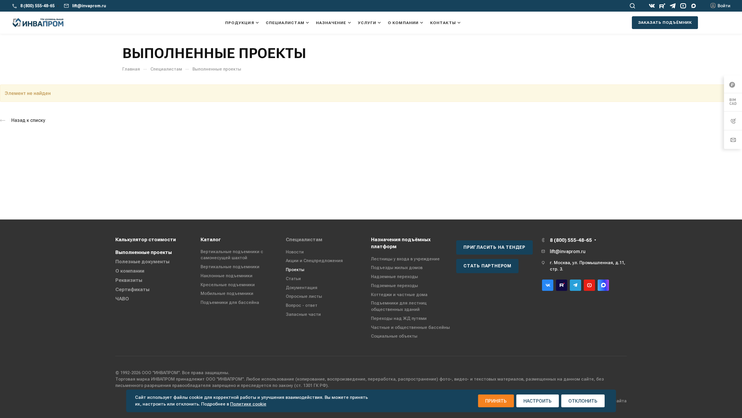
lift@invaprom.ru (89, 5)
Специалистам (304, 239)
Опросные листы (304, 296)
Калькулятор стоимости (145, 239)
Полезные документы (142, 261)
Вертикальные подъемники (230, 266)
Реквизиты (128, 280)
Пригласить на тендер (494, 247)
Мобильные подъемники (227, 293)
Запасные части (303, 314)
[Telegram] (673, 6)
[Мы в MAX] (693, 6)
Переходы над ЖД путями (399, 318)
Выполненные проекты (143, 252)
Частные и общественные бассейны (410, 327)
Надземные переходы (394, 276)
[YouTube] (683, 6)
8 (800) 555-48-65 (37, 5)
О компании (129, 271)
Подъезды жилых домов (397, 267)
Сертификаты (132, 289)
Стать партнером (487, 266)
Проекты (295, 269)
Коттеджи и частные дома (399, 294)
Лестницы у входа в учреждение (405, 259)
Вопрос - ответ (301, 305)
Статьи (293, 278)
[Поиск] (632, 6)
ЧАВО (122, 299)
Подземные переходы (394, 285)
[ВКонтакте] (652, 6)
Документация (301, 287)
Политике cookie (248, 404)
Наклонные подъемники (226, 275)
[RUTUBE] (662, 6)
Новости (295, 252)
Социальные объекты (394, 336)
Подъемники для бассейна (230, 302)
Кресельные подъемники (228, 284)
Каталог (211, 239)
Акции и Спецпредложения (314, 260)
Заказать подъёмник (665, 22)
